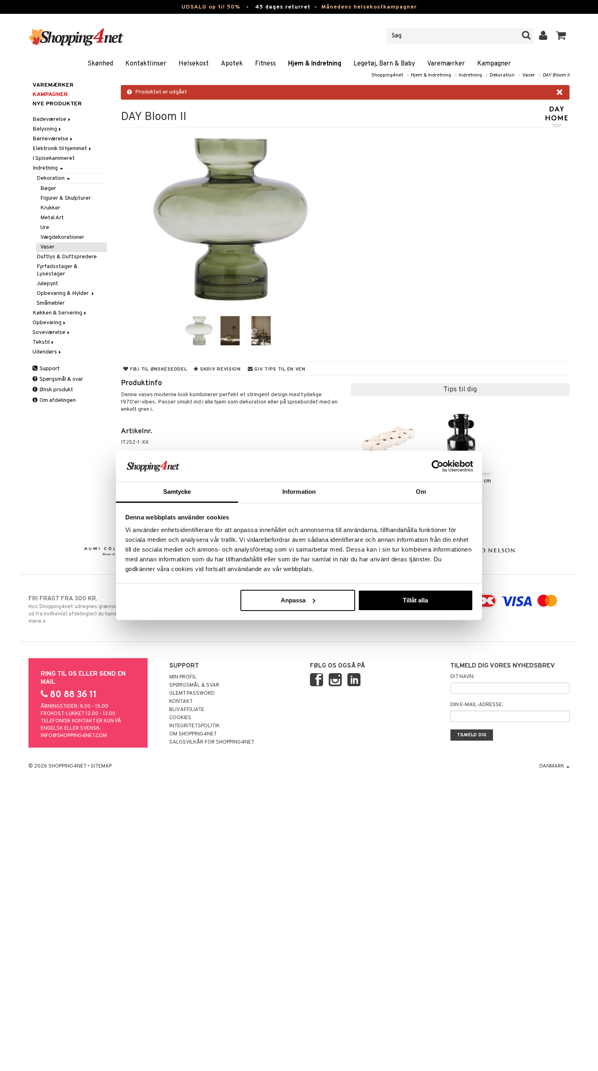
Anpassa (293, 600)
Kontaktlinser (145, 64)
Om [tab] (421, 491)
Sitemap (101, 766)
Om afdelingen (57, 400)
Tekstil (42, 342)
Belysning (45, 129)
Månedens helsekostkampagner (369, 7)
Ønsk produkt (55, 389)
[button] (561, 36)
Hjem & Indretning (314, 64)
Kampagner (494, 64)
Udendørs (45, 352)
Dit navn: (462, 677)
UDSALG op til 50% (210, 7)
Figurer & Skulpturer (65, 198)
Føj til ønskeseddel (158, 369)
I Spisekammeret (54, 158)
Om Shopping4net (193, 734)
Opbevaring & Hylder (64, 293)
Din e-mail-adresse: (476, 705)
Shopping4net (387, 75)
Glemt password (192, 693)
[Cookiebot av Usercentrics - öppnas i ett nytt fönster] (437, 466)
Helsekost (194, 64)
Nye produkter (57, 103)
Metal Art (52, 217)
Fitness (265, 64)
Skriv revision (220, 369)
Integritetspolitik (194, 726)
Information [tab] (299, 491)
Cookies (180, 718)
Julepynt (47, 283)
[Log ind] (543, 36)
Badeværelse (50, 119)
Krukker (50, 208)
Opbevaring (48, 322)
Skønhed (100, 64)
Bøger (48, 188)
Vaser (528, 75)
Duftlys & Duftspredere (67, 256)
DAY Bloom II (556, 75)
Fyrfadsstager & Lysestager (57, 270)
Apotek (232, 64)
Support (49, 368)
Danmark (552, 766)
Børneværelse (51, 138)
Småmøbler (51, 303)
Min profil (182, 677)
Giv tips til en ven (279, 369)
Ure (44, 227)
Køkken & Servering (58, 313)
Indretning (470, 75)
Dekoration (502, 75)
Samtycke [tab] (177, 491)
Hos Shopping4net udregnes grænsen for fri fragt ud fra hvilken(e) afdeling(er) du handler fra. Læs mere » (89, 610)
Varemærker (446, 64)
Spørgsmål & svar (60, 379)
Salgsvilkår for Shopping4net (211, 742)
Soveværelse (50, 332)
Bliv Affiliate (186, 710)
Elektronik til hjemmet (60, 148)
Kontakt (181, 701)
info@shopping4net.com (74, 736)
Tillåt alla (415, 600)
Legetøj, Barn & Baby (384, 64)
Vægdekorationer (62, 237)
